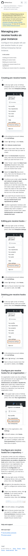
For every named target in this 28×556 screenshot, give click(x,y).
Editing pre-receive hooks (12, 221)
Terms (14, 548)
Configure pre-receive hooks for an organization (12, 371)
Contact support (7, 535)
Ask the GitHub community (9, 532)
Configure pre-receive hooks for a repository (11, 451)
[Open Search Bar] (22, 2)
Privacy (19, 548)
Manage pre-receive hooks (10, 9)
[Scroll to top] (24, 552)
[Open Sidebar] (2, 7)
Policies (20, 5)
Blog (16, 550)
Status (23, 548)
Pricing (3, 550)
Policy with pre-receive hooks (11, 7)
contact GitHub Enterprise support (11, 25)
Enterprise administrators (10, 5)
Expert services (10, 550)
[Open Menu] (25, 2)
